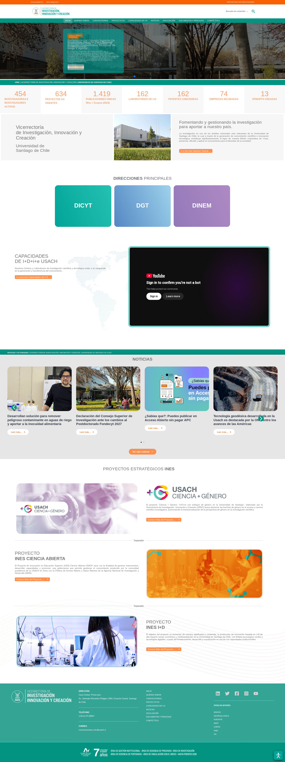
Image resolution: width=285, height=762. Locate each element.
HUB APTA (218, 720)
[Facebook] (237, 693)
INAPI (216, 723)
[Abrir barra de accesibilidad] (278, 755)
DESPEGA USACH (221, 716)
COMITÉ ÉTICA (213, 21)
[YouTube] (256, 693)
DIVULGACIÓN (169, 21)
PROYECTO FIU (118, 21)
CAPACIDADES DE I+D (137, 21)
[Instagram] (246, 693)
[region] (142, 51)
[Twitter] (227, 693)
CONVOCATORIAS (100, 21)
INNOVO (217, 712)
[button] (253, 11)
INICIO (68, 21)
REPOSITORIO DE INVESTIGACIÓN (240, 2)
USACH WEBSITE (37, 2)
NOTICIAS (155, 21)
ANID (216, 731)
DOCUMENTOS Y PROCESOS (191, 21)
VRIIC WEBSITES (52, 2)
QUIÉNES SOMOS (81, 21)
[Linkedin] (218, 693)
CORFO (217, 727)
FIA (215, 734)
